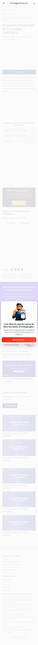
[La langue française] (19, 4)
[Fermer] (34, 303)
